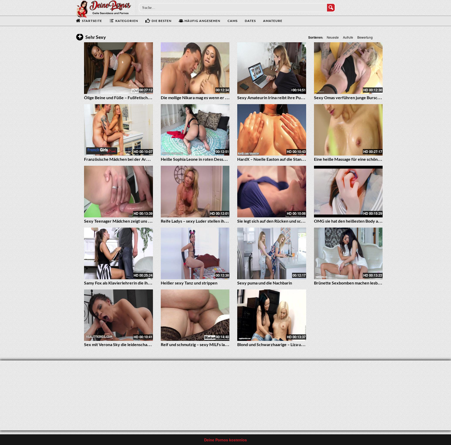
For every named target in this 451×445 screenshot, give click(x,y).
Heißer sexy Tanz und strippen (189, 282)
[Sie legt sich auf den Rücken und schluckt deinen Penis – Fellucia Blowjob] (271, 191)
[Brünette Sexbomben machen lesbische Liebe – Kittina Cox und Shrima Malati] (348, 253)
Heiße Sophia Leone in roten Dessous (195, 159)
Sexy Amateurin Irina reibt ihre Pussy (272, 97)
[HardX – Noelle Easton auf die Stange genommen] (271, 130)
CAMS (233, 21)
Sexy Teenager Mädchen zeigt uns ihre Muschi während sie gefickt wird (150, 220)
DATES (250, 21)
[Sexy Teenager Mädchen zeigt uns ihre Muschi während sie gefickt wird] (118, 191)
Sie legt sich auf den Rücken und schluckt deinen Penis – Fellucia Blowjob (304, 220)
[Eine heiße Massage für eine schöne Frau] (348, 130)
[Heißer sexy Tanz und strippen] (195, 253)
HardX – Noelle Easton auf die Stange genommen (282, 159)
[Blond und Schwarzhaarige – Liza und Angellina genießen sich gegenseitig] (271, 315)
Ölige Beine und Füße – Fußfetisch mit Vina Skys (128, 97)
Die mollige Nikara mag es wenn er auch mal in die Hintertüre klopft (223, 97)
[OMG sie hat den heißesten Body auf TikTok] (348, 191)
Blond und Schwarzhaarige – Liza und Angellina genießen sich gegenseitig (304, 344)
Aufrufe (348, 37)
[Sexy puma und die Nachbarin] (271, 253)
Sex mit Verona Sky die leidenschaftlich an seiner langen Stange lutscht (149, 344)
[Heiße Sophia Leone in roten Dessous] (195, 130)
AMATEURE (272, 21)
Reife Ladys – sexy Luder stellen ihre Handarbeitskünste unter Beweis (225, 220)
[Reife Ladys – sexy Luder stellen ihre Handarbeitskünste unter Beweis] (195, 191)
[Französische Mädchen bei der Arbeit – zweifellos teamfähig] (118, 130)
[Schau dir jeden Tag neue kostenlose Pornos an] (103, 8)
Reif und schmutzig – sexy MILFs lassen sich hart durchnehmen (219, 344)
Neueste (333, 37)
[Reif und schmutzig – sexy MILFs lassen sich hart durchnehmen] (195, 315)
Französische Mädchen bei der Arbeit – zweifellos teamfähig (140, 159)
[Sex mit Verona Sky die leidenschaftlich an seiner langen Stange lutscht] (118, 315)
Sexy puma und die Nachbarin (264, 282)
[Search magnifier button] (331, 7)
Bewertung (365, 37)
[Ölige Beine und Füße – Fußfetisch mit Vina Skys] (118, 68)
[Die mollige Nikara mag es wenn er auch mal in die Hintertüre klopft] (195, 68)
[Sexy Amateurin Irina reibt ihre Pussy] (271, 68)
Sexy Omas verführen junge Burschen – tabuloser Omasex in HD (374, 97)
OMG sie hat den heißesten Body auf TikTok (354, 220)
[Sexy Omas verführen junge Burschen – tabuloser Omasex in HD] (348, 68)
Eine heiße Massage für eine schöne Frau (351, 159)
